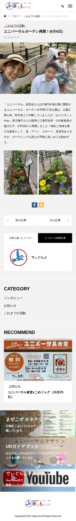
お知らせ (10, 305)
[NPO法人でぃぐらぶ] (18, 6)
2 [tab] (38, 378)
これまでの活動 (15, 313)
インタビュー (13, 298)
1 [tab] (35, 378)
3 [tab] (42, 378)
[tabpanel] (38, 371)
